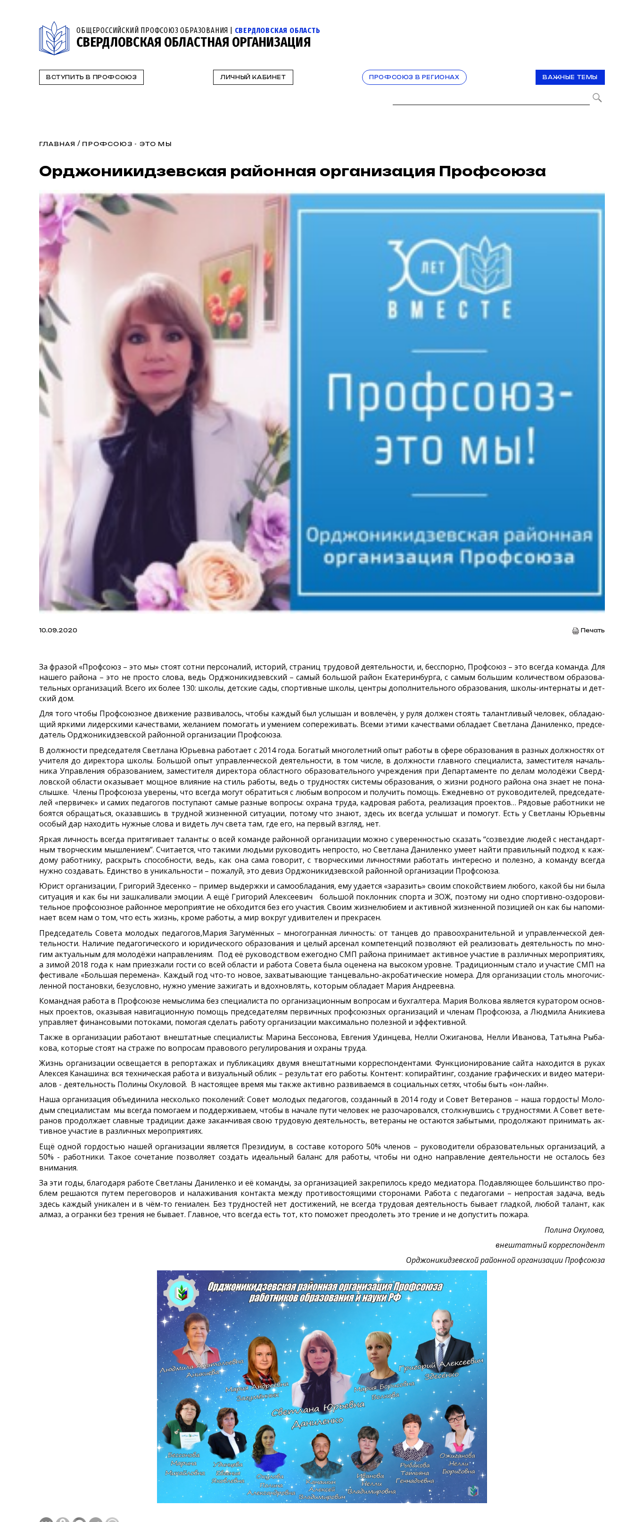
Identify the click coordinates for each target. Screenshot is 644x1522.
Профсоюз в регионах (414, 77)
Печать (593, 630)
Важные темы (570, 77)
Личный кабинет (253, 77)
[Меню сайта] (597, 26)
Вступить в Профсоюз (91, 77)
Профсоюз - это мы (127, 143)
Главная (57, 143)
